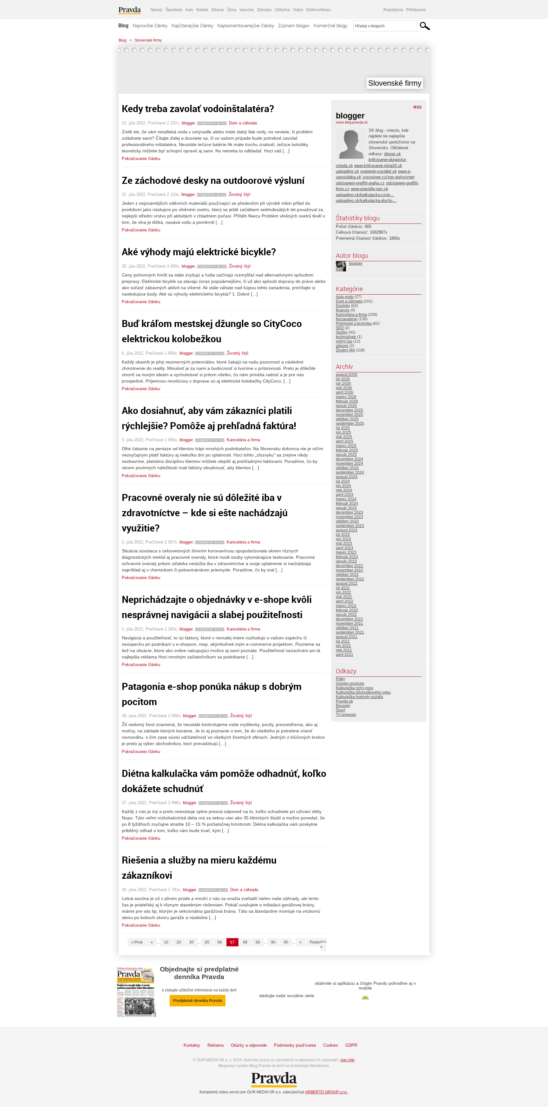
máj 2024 (344, 490)
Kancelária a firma (243, 439)
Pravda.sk (344, 701)
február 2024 (347, 503)
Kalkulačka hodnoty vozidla (359, 697)
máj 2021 (344, 650)
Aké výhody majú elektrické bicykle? (199, 251)
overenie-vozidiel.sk (378, 171)
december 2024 (349, 459)
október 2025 (347, 419)
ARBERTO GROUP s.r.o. (326, 1092)
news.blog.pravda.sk (352, 122)
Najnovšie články (150, 25)
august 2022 (346, 583)
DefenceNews (318, 10)
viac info (347, 1060)
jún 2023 (343, 539)
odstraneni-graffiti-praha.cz (360, 183)
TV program (346, 714)
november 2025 (349, 414)
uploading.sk (347, 171)
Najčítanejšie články (192, 25)
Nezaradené (346, 319)
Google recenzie (350, 683)
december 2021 (349, 619)
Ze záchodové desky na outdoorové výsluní (213, 180)
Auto (189, 10)
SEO (340, 328)
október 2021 (347, 628)
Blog (123, 25)
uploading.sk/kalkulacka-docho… (366, 200)
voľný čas (344, 341)
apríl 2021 (344, 654)
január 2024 (346, 508)
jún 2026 (343, 383)
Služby (342, 332)
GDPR (351, 1045)
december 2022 (349, 566)
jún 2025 (343, 432)
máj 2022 (344, 597)
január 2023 (346, 561)
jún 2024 (343, 485)
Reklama (215, 1045)
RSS (417, 107)
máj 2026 (344, 388)
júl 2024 (343, 481)
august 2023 (346, 530)
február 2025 (347, 450)
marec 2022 (346, 606)
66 (220, 942)
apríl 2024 (344, 494)
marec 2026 (346, 397)
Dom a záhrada (243, 123)
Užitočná (282, 10)
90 (286, 942)
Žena (231, 10)
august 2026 (346, 374)
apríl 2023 (344, 548)
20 (179, 942)
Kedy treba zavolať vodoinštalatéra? (198, 108)
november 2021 (349, 623)
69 (258, 942)
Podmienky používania (295, 1045)
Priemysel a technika (354, 323)
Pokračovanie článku (141, 158)
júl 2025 (343, 428)
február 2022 (347, 610)
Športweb (174, 10)
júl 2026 (343, 379)
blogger (188, 123)
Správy (156, 10)
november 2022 (349, 570)
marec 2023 (346, 552)
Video (298, 10)
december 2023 (349, 512)
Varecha (246, 10)
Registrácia (393, 10)
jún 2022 (343, 592)
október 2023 (347, 521)
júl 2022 (343, 588)
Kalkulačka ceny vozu (354, 688)
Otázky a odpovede (249, 1045)
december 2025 (349, 410)
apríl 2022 (344, 601)
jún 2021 (343, 646)
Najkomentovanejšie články (245, 25)
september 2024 (350, 472)
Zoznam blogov (294, 25)
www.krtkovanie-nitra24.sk (378, 165)
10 (166, 942)
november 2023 (349, 517)
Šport (340, 710)
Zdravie (217, 10)
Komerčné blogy (330, 25)
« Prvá (136, 942)
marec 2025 (346, 445)
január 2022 (346, 614)
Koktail (202, 10)
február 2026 (347, 401)
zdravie (342, 345)
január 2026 (346, 405)
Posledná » (318, 944)
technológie (346, 337)
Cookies (330, 1045)
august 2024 (346, 477)
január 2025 (346, 454)
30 (191, 942)
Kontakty (192, 1045)
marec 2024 (346, 499)
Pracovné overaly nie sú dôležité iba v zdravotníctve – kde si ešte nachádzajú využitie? (205, 512)
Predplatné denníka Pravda (197, 1000)
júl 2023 (343, 534)
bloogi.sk (392, 153)
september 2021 (350, 632)
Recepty (343, 706)
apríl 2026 (344, 392)
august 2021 (346, 637)
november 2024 (349, 463)
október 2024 (347, 468)
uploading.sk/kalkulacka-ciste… (365, 194)
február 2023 (347, 557)
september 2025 (350, 423)
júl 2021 (343, 641)
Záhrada (264, 10)
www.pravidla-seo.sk (369, 188)
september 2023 (350, 525)
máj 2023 (344, 543)
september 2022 (350, 579)
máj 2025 (344, 437)
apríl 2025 (344, 441)
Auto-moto (345, 297)
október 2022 (347, 574)
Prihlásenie (416, 10)
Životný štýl (239, 194)
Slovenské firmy (148, 40)
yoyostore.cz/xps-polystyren (388, 177)
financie (342, 310)
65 (207, 942)
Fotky (340, 679)
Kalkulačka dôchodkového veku (363, 692)
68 (245, 942)
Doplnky (343, 305)
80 (273, 942)
